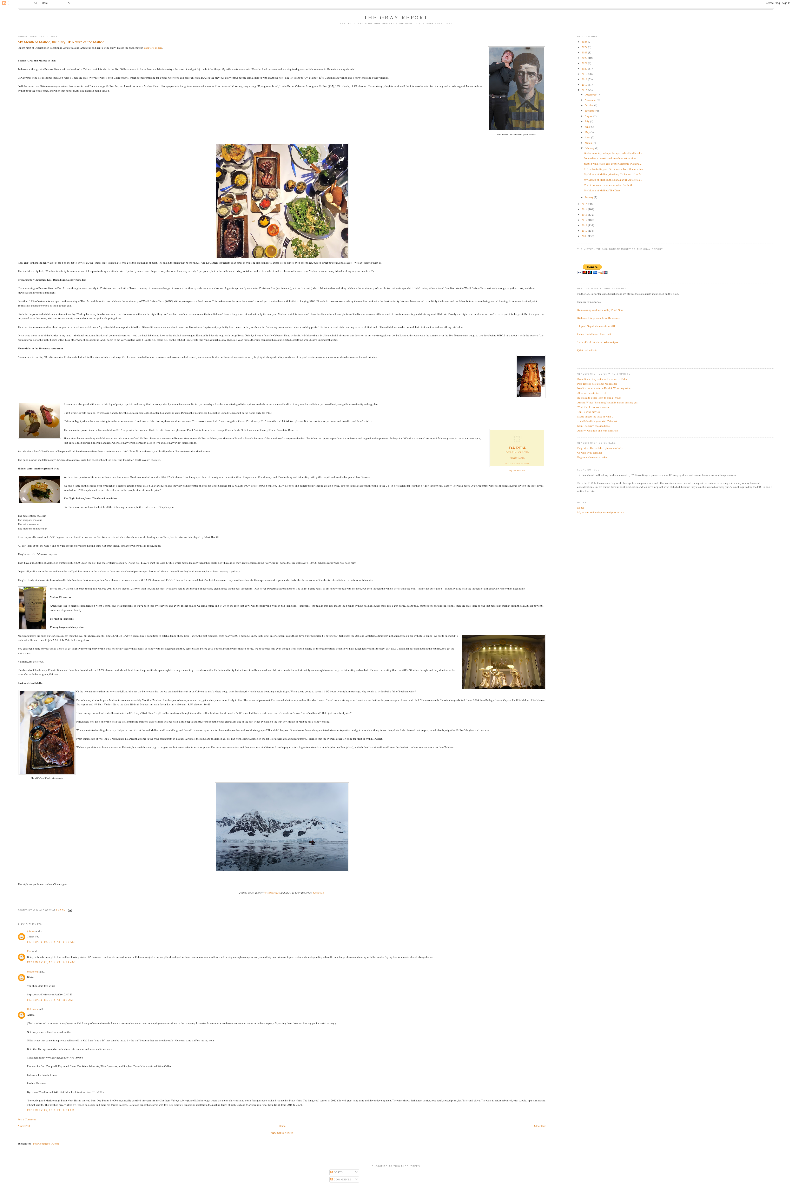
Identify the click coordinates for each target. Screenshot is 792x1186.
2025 (585, 42)
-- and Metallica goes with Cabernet (597, 421)
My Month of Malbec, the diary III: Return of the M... (613, 174)
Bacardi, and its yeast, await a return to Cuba (602, 379)
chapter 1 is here (153, 48)
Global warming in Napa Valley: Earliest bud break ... (613, 153)
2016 (585, 90)
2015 (585, 204)
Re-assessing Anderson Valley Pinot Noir (600, 310)
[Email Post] (69, 910)
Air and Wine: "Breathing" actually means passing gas (607, 402)
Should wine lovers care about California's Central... (612, 163)
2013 (585, 214)
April (588, 137)
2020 (585, 68)
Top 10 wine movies (588, 412)
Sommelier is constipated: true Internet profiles (610, 158)
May (587, 132)
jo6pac (31, 931)
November (591, 100)
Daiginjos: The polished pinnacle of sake (600, 448)
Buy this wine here (517, 470)
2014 (585, 209)
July (587, 121)
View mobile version (281, 1132)
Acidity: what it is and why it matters (597, 430)
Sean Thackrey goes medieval (593, 426)
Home (282, 1126)
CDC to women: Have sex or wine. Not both (608, 185)
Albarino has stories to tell (592, 393)
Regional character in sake (592, 457)
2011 (585, 225)
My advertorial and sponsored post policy (600, 512)
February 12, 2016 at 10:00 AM (51, 942)
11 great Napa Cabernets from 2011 (597, 326)
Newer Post (24, 1126)
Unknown (32, 971)
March (589, 143)
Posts (338, 1172)
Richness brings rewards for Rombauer (598, 318)
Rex (29, 951)
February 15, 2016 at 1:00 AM (50, 1000)
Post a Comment (27, 1119)
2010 (585, 230)
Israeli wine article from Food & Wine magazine (604, 388)
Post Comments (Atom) (46, 1143)
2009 (585, 236)
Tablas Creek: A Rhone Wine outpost (598, 342)
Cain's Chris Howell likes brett (594, 334)
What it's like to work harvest (593, 407)
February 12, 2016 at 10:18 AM (51, 962)
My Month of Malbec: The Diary (602, 190)
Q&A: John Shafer (587, 350)
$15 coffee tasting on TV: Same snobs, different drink (613, 169)
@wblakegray (272, 893)
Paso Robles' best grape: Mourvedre (597, 384)
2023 (585, 52)
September (591, 110)
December (590, 94)
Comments (342, 1179)
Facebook (318, 893)
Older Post (540, 1126)
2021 (585, 63)
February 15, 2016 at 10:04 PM (50, 1110)
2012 (585, 220)
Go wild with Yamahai (589, 452)
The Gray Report (396, 17)
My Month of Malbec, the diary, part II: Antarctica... (613, 180)
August (589, 116)
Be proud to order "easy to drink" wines (599, 398)
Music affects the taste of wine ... (595, 416)
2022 (585, 58)
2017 (585, 84)
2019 (585, 74)
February (590, 148)
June (587, 127)
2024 (585, 47)
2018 (585, 79)
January (589, 197)
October (589, 105)
